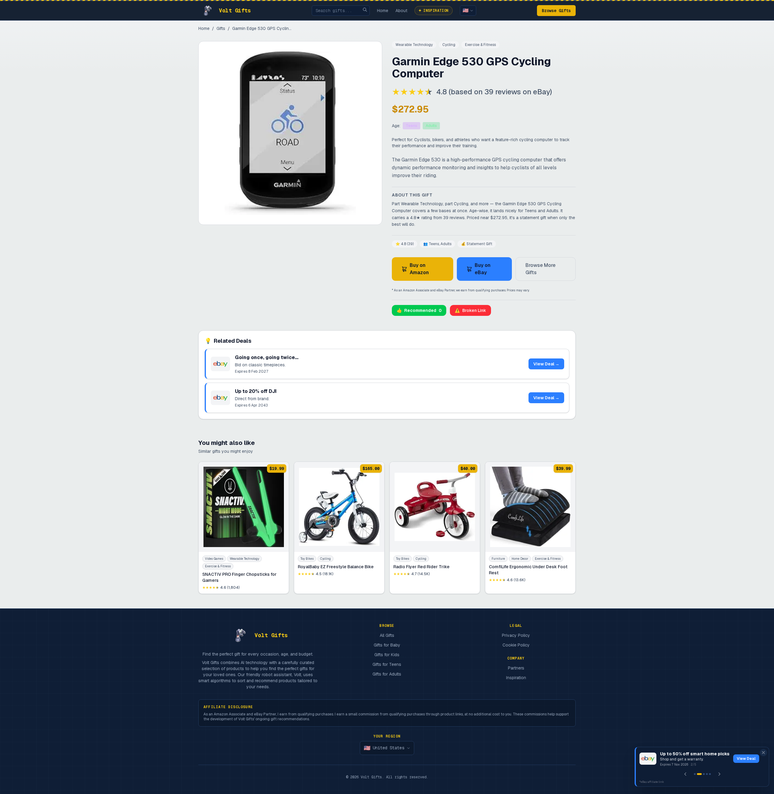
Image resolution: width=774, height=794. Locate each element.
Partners (516, 668)
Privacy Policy (516, 635)
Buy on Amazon (419, 269)
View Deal (746, 758)
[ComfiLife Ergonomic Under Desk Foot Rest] (530, 528)
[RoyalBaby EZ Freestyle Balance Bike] (339, 528)
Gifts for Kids (386, 654)
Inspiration (433, 10)
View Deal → (546, 364)
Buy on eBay (482, 269)
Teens (411, 125)
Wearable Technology (414, 44)
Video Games (214, 559)
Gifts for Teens (386, 664)
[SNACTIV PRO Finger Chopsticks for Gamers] (244, 528)
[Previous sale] (685, 774)
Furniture (498, 559)
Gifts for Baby (387, 645)
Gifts (220, 28)
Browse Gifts (556, 10)
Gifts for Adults (386, 674)
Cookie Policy (516, 645)
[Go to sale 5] (710, 774)
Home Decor (520, 559)
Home (382, 10)
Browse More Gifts (540, 269)
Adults (431, 125)
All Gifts (387, 635)
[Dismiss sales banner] (763, 752)
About (401, 10)
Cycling (448, 44)
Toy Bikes (307, 559)
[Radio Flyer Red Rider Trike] (435, 528)
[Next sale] (719, 774)
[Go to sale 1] (695, 774)
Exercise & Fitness (480, 44)
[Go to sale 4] (707, 774)
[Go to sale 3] (704, 774)
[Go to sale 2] (699, 774)
